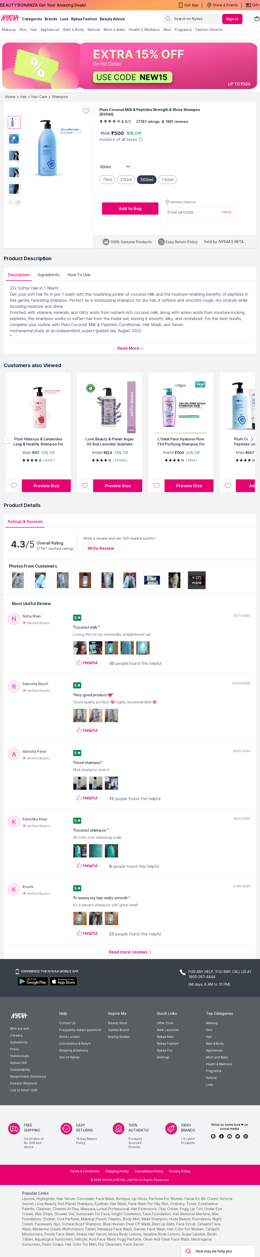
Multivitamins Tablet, (79, 1229)
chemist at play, (66, 1209)
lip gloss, (140, 1198)
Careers (16, 1035)
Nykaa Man (165, 1037)
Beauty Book (117, 1023)
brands (51, 19)
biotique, (123, 1198)
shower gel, (64, 1214)
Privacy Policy (179, 1171)
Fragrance (213, 1071)
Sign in (232, 19)
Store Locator (69, 1037)
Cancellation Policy (149, 1171)
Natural (211, 1078)
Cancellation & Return (75, 1043)
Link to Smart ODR (23, 1090)
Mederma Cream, (47, 1229)
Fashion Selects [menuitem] (209, 29)
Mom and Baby (217, 1057)
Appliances (214, 1050)
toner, (191, 1204)
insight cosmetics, (126, 1214)
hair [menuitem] (33, 29)
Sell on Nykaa (69, 1057)
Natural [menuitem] (94, 29)
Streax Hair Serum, (91, 1234)
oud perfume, (68, 1219)
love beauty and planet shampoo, (64, 1204)
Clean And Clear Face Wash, (166, 1239)
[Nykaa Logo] (10, 17)
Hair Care (39, 97)
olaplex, (115, 1219)
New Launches (168, 1030)
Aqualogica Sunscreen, (54, 1239)
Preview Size (46, 485)
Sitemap (163, 1057)
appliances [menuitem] (50, 29)
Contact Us (67, 1023)
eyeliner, (102, 1204)
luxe (64, 19)
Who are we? (19, 1028)
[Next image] (18, 203)
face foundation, (157, 1214)
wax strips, (44, 1214)
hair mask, (118, 1204)
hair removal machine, (192, 1214)
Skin (209, 1030)
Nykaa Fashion (84, 19)
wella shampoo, (154, 1219)
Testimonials (19, 1056)
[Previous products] (8, 439)
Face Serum (134, 1244)
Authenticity (19, 1042)
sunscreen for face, (93, 1214)
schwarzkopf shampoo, (82, 1224)
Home (10, 97)
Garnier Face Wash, (150, 1229)
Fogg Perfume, (129, 1239)
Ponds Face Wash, (59, 1234)
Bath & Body (215, 1043)
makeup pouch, (94, 1219)
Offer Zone (165, 1023)
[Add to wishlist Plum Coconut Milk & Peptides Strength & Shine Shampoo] (86, 111)
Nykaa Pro (164, 1050)
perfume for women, (166, 1198)
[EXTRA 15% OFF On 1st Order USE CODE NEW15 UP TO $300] (130, 66)
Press (14, 1049)
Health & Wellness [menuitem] (144, 29)
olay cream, (168, 1209)
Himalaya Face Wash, (115, 1229)
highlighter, (46, 1198)
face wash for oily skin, (148, 1204)
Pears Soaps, (53, 1244)
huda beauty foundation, (190, 1219)
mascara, (88, 1209)
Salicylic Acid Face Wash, (95, 1239)
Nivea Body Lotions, (125, 1234)
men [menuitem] (167, 29)
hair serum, (66, 1198)
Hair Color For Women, (185, 1229)
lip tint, (196, 1209)
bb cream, (210, 1198)
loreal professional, (113, 1209)
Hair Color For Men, (81, 1244)
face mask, (105, 1198)
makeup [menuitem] (9, 29)
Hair (23, 97)
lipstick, (29, 1198)
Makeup (212, 1023)
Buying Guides (119, 1037)
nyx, (57, 1224)
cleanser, (44, 1209)
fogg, (184, 1209)
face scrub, (186, 1224)
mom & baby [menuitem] (114, 29)
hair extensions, (144, 1209)
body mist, (131, 1219)
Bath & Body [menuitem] (73, 29)
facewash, (44, 1224)
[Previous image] (10, 203)
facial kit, (192, 1198)
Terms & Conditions (85, 1171)
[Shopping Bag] (257, 18)
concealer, (86, 1198)
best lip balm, (163, 1224)
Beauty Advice (112, 19)
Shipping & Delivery (73, 1050)
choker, (49, 1219)
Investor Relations (23, 1083)
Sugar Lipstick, (194, 1234)
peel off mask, (138, 1224)
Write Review (101, 548)
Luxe (209, 1084)
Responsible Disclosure (28, 1076)
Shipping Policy (117, 1171)
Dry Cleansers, (110, 1244)
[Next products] (252, 439)
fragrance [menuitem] (183, 29)
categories (32, 19)
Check (226, 212)
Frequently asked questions (80, 1030)
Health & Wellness (219, 1064)
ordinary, (177, 1204)
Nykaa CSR (18, 1063)
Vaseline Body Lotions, (162, 1234)
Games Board (118, 1030)
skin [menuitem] (23, 29)
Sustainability (20, 1070)
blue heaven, (114, 1224)
